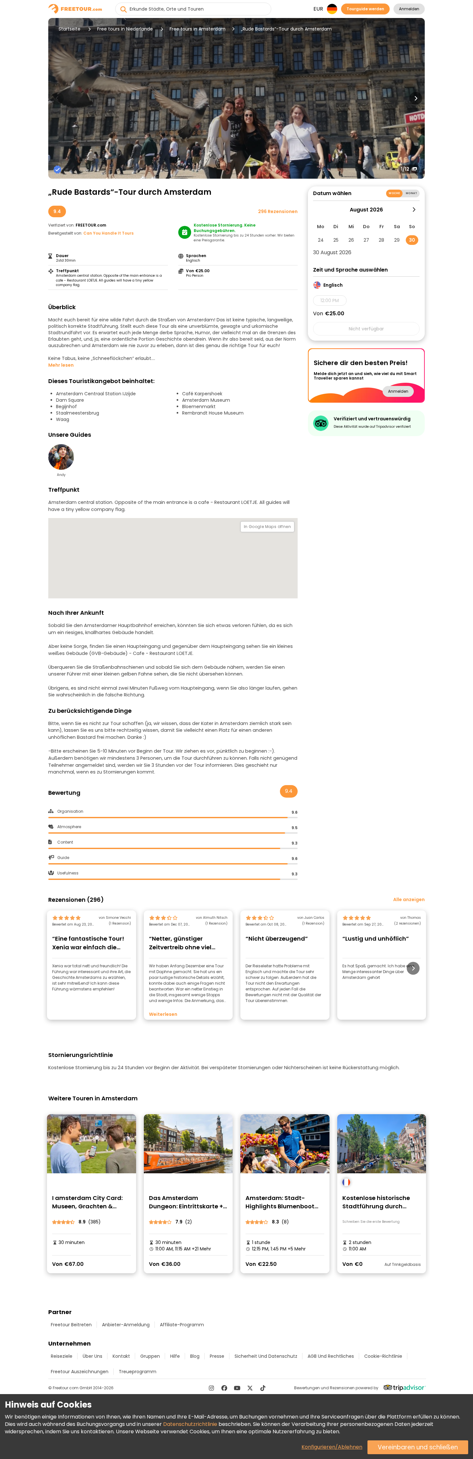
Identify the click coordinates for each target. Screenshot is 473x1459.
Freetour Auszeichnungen (79, 1371)
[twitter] (250, 1388)
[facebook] (224, 1388)
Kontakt (121, 1356)
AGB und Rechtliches (331, 1356)
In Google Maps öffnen (267, 526)
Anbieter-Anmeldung (126, 1324)
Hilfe (175, 1356)
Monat (411, 193)
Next (416, 98)
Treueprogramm (137, 1371)
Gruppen (150, 1356)
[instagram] (211, 1388)
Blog (194, 1356)
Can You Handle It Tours (108, 233)
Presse (217, 1356)
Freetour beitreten (71, 1324)
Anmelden (409, 9)
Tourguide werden (365, 9)
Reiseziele (61, 1356)
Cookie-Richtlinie (383, 1356)
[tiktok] (263, 1388)
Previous (57, 98)
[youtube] (237, 1388)
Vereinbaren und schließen (418, 1447)
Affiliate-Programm (182, 1324)
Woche (394, 193)
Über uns (92, 1356)
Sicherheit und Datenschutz (266, 1356)
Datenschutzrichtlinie (190, 1424)
